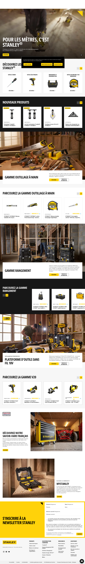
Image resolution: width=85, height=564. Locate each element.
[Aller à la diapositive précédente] (78, 68)
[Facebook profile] (6, 552)
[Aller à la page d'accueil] (9, 542)
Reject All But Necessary (47, 64)
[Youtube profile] (9, 552)
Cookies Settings (27, 64)
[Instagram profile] (4, 552)
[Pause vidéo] (81, 55)
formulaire (59, 534)
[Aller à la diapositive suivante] (81, 68)
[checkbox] (46, 519)
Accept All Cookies (58, 64)
